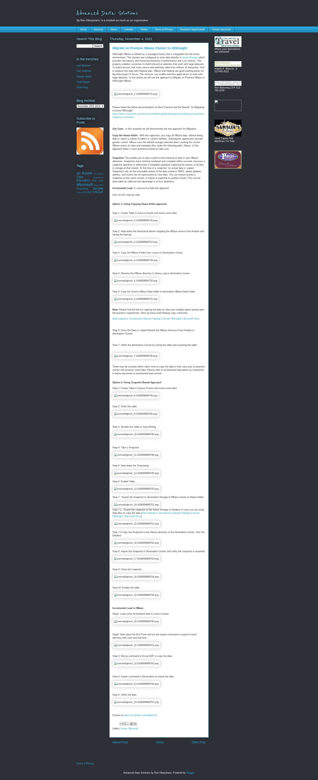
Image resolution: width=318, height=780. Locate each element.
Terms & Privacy (164, 29)
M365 (101, 181)
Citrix (80, 177)
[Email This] (121, 724)
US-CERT (88, 192)
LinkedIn (128, 29)
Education (83, 180)
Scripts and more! (221, 29)
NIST (101, 185)
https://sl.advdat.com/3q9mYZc (140, 715)
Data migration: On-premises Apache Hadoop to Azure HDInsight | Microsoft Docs (155, 318)
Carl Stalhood (84, 71)
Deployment (98, 177)
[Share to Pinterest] (135, 724)
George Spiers (84, 76)
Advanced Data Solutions (107, 13)
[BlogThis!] (125, 724)
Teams (79, 192)
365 (78, 173)
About (114, 29)
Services (98, 29)
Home (83, 29)
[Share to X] (128, 724)
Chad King (82, 87)
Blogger (190, 772)
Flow (94, 180)
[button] (135, 94)
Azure (124, 728)
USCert (98, 192)
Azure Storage (189, 57)
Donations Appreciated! (192, 29)
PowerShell (82, 188)
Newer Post (120, 742)
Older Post (199, 742)
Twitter (144, 29)
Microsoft (133, 728)
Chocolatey (98, 174)
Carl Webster (83, 65)
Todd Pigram (83, 82)
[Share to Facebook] (132, 724)
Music (96, 185)
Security (98, 188)
